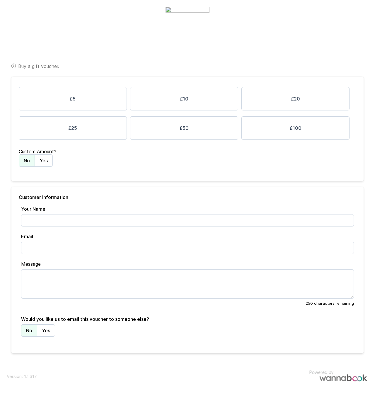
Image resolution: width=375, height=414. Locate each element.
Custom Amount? (37, 151)
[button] (73, 98)
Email (27, 236)
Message (31, 264)
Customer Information (43, 197)
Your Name (33, 209)
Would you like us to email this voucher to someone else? (85, 319)
